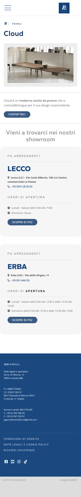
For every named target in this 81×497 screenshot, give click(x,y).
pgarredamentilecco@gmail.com (20, 419)
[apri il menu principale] (8, 8)
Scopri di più (22, 222)
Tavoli (17, 23)
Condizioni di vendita (21, 439)
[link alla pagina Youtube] (12, 462)
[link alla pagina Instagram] (19, 462)
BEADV (73, 480)
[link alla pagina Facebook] (6, 462)
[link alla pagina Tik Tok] (25, 462)
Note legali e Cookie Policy (26, 444)
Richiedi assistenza (19, 450)
